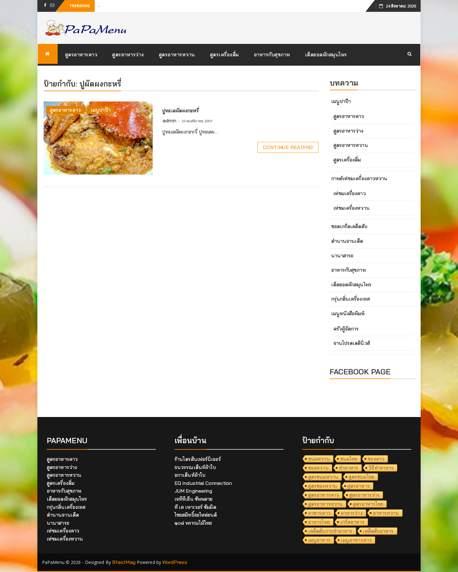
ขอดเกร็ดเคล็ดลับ (349, 226)
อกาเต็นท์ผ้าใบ (189, 475)
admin (169, 120)
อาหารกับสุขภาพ (272, 54)
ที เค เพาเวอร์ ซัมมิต (195, 507)
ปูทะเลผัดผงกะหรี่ (180, 110)
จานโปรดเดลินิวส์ (351, 343)
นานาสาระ (342, 255)
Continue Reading (288, 147)
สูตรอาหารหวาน (177, 54)
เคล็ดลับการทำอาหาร (330, 531)
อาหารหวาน (386, 513)
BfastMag (124, 562)
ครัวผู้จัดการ (346, 329)
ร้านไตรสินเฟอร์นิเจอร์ (197, 459)
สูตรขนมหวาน (323, 477)
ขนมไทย (349, 459)
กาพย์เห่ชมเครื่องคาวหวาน (359, 178)
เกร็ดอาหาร (352, 522)
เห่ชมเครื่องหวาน (351, 208)
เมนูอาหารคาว (356, 540)
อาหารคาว (319, 513)
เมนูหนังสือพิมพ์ (348, 313)
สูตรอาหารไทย (368, 504)
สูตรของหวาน (322, 486)
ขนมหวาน (319, 459)
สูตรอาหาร (358, 486)
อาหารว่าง (352, 513)
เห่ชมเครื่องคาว (349, 193)
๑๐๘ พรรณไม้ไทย (193, 523)
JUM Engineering (193, 491)
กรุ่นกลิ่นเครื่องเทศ (350, 299)
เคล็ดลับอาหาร (378, 531)
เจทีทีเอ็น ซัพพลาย (193, 499)
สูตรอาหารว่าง (128, 54)
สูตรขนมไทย (362, 477)
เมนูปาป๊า (101, 110)
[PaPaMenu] (48, 54)
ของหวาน (318, 468)
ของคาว (376, 459)
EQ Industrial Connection (203, 483)
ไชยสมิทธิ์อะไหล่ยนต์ (195, 515)
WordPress (174, 562)
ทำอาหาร (349, 468)
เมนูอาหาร (319, 540)
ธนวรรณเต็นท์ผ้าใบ (195, 467)
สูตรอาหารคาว (81, 54)
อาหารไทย (319, 522)
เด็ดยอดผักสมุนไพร (326, 54)
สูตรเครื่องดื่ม (224, 54)
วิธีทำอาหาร (381, 468)
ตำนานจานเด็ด (347, 241)
